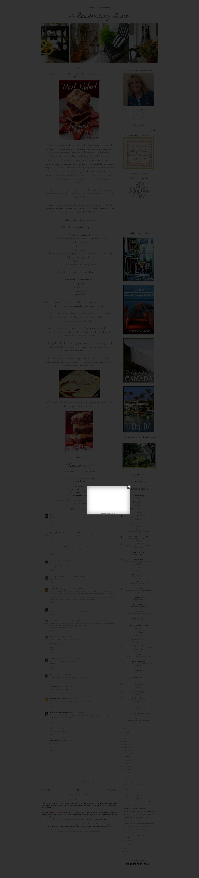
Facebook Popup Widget (108, 513)
